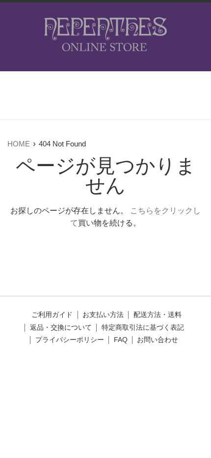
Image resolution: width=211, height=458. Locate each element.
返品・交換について (61, 327)
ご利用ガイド (52, 314)
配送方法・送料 (157, 314)
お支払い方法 (103, 314)
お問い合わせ (157, 340)
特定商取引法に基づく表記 (143, 327)
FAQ (121, 340)
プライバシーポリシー (69, 340)
